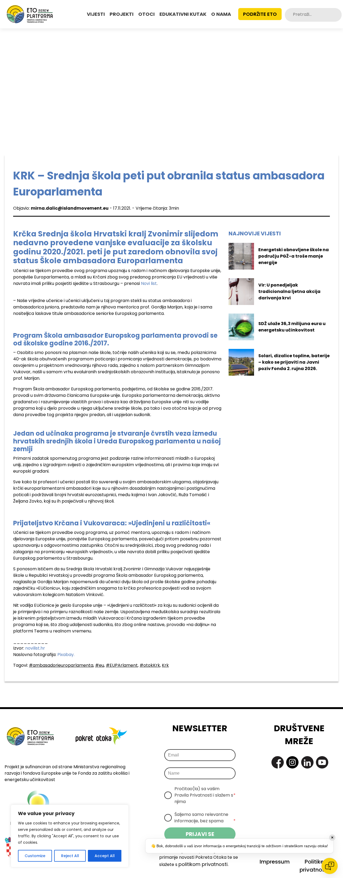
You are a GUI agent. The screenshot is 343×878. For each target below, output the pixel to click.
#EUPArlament (122, 665)
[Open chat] (330, 866)
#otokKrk (150, 665)
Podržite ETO (260, 14)
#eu (99, 665)
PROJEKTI (121, 14)
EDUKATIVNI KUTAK (182, 14)
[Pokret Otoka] (30, 14)
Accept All (105, 855)
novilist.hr (35, 648)
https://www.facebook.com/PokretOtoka (277, 762)
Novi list (149, 283)
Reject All (70, 855)
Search (337, 15)
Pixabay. (65, 654)
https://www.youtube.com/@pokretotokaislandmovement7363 (322, 762)
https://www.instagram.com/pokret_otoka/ (292, 762)
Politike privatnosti (314, 865)
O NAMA (221, 14)
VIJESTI (96, 14)
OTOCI (146, 14)
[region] (70, 836)
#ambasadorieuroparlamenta (61, 665)
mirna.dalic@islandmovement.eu (70, 208)
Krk (165, 665)
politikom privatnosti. (203, 864)
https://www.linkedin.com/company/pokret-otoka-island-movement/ (307, 762)
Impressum (275, 861)
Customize (35, 855)
